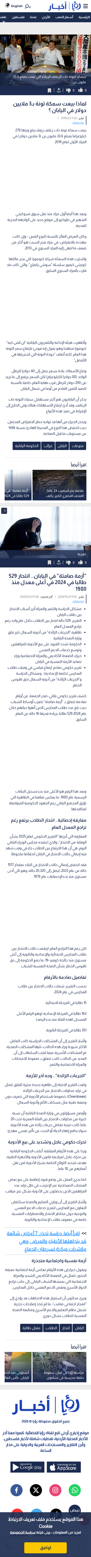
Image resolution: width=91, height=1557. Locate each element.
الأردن (46, 17)
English (17, 6)
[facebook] (16, 1490)
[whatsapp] (75, 1490)
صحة (33, 17)
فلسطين (18, 17)
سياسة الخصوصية (22, 1532)
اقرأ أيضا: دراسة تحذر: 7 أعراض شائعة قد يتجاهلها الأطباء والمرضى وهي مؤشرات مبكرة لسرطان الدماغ (46, 1241)
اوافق (45, 1547)
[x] (36, 1490)
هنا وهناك (78, 122)
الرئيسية (84, 17)
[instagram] (55, 1490)
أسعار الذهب (64, 17)
